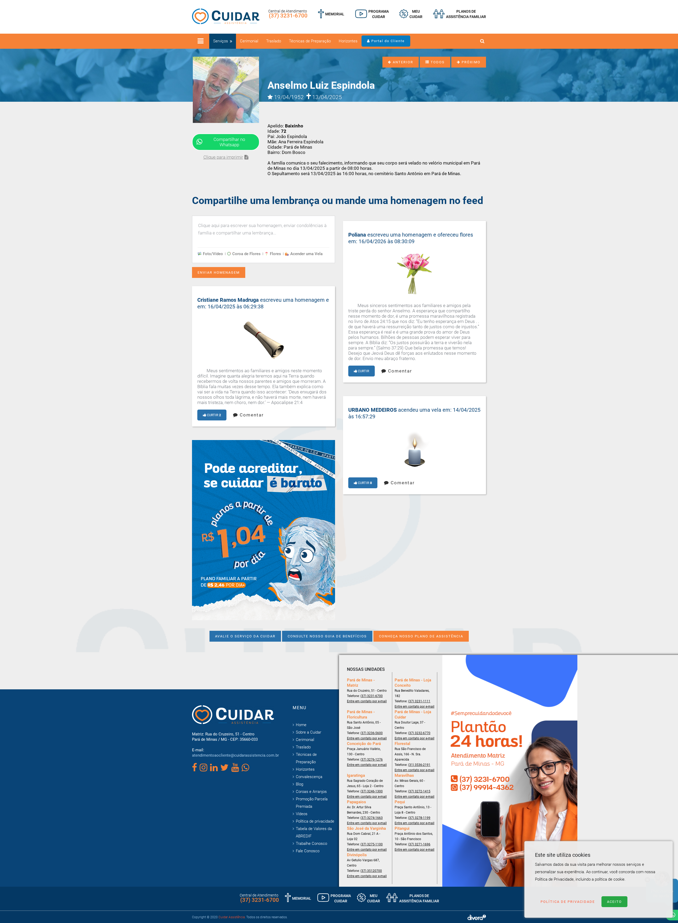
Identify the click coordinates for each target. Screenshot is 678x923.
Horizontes (348, 41)
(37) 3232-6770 (419, 733)
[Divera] (476, 917)
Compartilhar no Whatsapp (229, 142)
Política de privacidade (315, 821)
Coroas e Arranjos (311, 791)
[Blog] (372, 14)
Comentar (399, 371)
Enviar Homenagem (219, 272)
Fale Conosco (307, 851)
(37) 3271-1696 (419, 844)
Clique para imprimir (223, 157)
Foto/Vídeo (213, 253)
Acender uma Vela (306, 253)
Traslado (273, 41)
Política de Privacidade (568, 902)
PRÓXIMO (470, 62)
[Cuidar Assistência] (226, 16)
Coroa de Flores (246, 253)
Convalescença (309, 776)
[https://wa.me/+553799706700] (263, 529)
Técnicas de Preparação (310, 41)
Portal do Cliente (387, 41)
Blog (299, 784)
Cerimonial (249, 41)
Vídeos (301, 813)
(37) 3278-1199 (419, 818)
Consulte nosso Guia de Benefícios (327, 636)
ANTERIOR (402, 62)
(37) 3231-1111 (419, 701)
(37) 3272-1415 (419, 791)
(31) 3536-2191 (419, 765)
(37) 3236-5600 (371, 733)
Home (301, 724)
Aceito (614, 902)
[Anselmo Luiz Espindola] (226, 89)
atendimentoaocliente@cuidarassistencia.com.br (235, 755)
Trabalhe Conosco (311, 843)
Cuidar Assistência (231, 917)
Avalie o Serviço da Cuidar (245, 636)
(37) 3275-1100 (371, 844)
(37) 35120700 (371, 871)
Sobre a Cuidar (308, 732)
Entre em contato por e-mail (367, 701)
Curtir (363, 371)
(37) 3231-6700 (288, 15)
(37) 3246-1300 (371, 791)
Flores (275, 253)
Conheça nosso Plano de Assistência (421, 636)
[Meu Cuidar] (410, 14)
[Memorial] (331, 14)
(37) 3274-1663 (371, 818)
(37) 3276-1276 (371, 759)
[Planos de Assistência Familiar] (459, 14)
